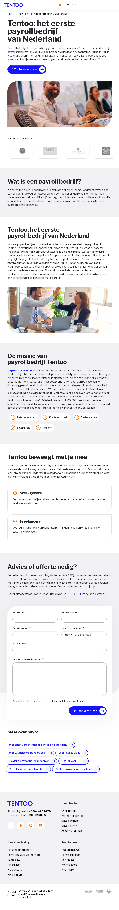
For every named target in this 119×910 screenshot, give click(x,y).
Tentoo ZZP (14, 859)
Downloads (67, 859)
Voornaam (18, 612)
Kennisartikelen (70, 854)
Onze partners (70, 820)
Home (10, 13)
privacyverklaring (75, 701)
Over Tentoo (68, 810)
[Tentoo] (13, 4)
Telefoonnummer (71, 628)
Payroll (11, 48)
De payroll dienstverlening (23, 370)
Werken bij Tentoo (72, 815)
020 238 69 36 (69, 5)
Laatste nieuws (70, 849)
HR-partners (14, 874)
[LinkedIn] (10, 825)
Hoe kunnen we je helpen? (28, 659)
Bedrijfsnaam (20, 628)
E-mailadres (19, 643)
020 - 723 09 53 (72, 593)
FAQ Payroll (68, 869)
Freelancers (14, 869)
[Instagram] (30, 825)
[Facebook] (20, 825)
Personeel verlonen (19, 849)
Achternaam (69, 612)
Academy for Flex (71, 830)
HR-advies (13, 864)
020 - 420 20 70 (41, 811)
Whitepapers (69, 864)
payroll (11, 51)
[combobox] (68, 634)
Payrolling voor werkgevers (23, 854)
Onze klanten (69, 825)
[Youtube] (40, 825)
